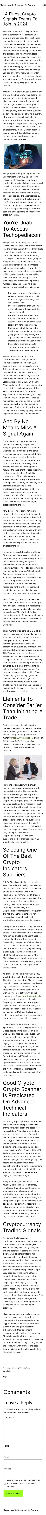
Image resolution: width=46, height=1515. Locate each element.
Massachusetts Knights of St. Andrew (17, 5)
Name (7, 1446)
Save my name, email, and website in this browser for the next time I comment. (24, 1483)
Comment (9, 1417)
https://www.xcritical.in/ (22, 738)
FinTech (26, 1368)
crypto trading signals (30, 996)
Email (7, 1457)
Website (7, 1468)
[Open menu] (44, 5)
